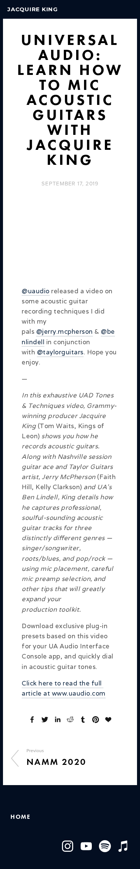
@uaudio (36, 291)
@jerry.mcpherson (64, 331)
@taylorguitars (60, 352)
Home (20, 817)
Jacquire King (32, 9)
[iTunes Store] (124, 846)
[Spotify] (105, 846)
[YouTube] (86, 846)
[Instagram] (68, 846)
